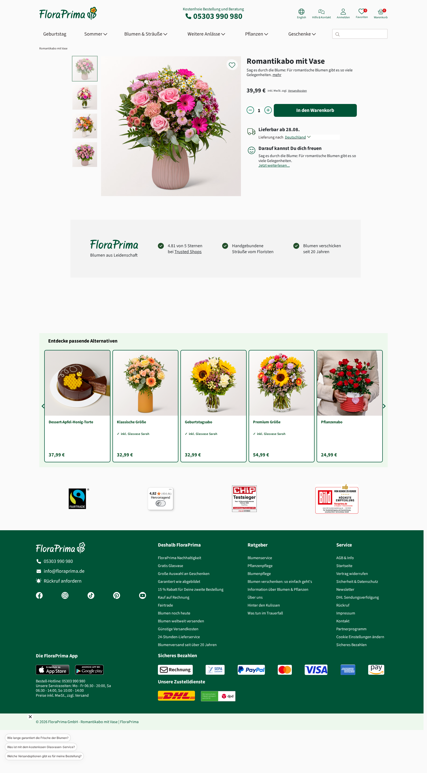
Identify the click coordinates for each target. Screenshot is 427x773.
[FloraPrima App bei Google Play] (89, 670)
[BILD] (336, 498)
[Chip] (244, 499)
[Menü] (170, 490)
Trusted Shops (188, 252)
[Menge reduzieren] (250, 110)
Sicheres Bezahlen (351, 644)
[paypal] (251, 670)
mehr (277, 74)
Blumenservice (260, 557)
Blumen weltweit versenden (181, 621)
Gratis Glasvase (170, 565)
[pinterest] (116, 596)
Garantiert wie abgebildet (179, 581)
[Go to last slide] (44, 406)
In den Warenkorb (315, 110)
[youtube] (142, 596)
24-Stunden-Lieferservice (179, 636)
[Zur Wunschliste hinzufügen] (235, 62)
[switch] (161, 503)
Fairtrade (165, 605)
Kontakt (342, 621)
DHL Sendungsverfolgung (357, 597)
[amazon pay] (376, 670)
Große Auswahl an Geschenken (184, 573)
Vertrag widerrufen (352, 573)
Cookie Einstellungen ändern (360, 636)
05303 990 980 (217, 16)
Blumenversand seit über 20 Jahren (187, 644)
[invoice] (175, 670)
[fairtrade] (79, 498)
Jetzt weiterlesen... (274, 165)
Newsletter (345, 589)
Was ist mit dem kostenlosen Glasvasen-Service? (41, 747)
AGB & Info (345, 557)
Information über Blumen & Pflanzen (278, 589)
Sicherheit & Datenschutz (357, 581)
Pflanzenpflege (260, 565)
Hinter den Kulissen (264, 605)
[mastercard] (285, 670)
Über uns (255, 597)
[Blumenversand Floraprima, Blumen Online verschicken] (68, 19)
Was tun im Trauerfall (265, 613)
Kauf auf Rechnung (173, 597)
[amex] (348, 670)
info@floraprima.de (64, 571)
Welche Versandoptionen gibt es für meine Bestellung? (44, 756)
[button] (23, 723)
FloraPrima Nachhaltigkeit (179, 557)
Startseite (344, 565)
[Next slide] (383, 406)
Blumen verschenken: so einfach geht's (280, 581)
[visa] (316, 670)
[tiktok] (90, 596)
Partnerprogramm (351, 628)
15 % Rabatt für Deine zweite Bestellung (190, 589)
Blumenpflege (259, 573)
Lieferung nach (271, 137)
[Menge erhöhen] (268, 110)
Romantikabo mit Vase (53, 48)
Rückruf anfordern (63, 581)
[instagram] (65, 596)
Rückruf (342, 605)
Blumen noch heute (174, 613)
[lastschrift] (215, 670)
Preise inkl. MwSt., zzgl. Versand (62, 695)
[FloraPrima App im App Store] (52, 670)
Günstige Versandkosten (178, 628)
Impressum (345, 613)
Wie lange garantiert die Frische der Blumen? (37, 738)
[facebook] (39, 596)
